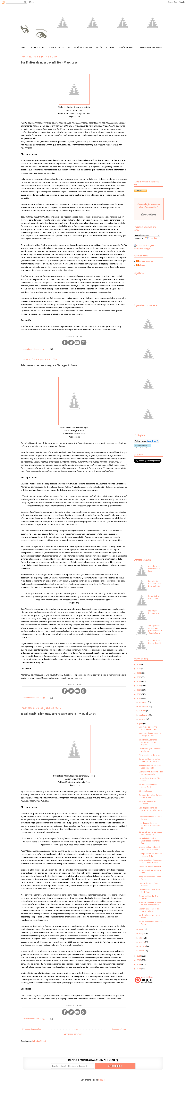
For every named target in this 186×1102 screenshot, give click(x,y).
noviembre (144, 706)
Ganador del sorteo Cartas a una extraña (150, 796)
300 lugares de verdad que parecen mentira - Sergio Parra (155, 629)
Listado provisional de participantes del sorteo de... (150, 825)
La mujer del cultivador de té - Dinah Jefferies (155, 583)
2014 (139, 956)
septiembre (144, 715)
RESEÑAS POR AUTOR (83, 47)
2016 (139, 694)
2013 (139, 960)
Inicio (76, 1029)
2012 (139, 964)
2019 (139, 681)
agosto (142, 719)
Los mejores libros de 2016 (154, 612)
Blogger (101, 1080)
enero (142, 951)
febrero (142, 946)
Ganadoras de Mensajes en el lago (154, 568)
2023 (139, 664)
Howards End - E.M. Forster (154, 597)
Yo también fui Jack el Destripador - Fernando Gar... (149, 841)
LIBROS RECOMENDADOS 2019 (150, 47)
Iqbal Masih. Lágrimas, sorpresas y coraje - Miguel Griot (58, 714)
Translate (153, 238)
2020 (139, 677)
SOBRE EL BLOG (37, 47)
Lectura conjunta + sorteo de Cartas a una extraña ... (150, 861)
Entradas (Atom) (39, 1041)
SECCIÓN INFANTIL (125, 47)
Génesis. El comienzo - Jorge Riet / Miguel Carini (150, 833)
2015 (139, 698)
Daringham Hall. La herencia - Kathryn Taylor (150, 855)
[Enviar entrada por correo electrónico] (51, 349)
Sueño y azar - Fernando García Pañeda (149, 910)
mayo (141, 934)
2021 (139, 673)
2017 (139, 690)
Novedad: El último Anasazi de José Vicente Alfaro (150, 903)
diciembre (143, 702)
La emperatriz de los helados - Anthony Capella (151, 773)
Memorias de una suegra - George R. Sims (49, 365)
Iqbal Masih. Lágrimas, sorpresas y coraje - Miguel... (148, 742)
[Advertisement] (152, 486)
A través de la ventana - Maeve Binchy (148, 786)
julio (141, 724)
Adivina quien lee (146, 261)
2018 (139, 686)
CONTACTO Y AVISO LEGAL (59, 47)
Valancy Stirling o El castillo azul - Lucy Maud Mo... (150, 848)
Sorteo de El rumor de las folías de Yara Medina (149, 760)
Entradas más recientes (31, 1029)
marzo (142, 942)
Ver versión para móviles (74, 1034)
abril (141, 938)
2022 (139, 669)
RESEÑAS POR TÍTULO (105, 47)
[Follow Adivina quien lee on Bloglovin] (146, 443)
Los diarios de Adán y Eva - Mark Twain (150, 891)
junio (141, 929)
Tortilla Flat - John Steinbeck (150, 866)
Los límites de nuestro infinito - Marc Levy (49, 62)
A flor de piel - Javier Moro (150, 755)
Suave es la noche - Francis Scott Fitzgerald (150, 766)
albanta (142, 265)
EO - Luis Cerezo (145, 791)
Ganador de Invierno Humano (147, 802)
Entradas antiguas (119, 1029)
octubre (142, 711)
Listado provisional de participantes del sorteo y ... (150, 810)
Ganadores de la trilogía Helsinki (155, 642)
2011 (139, 969)
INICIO (23, 47)
